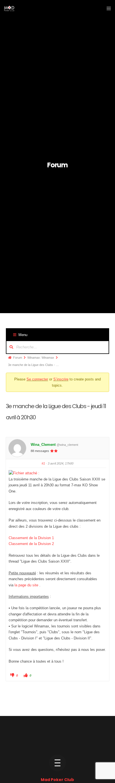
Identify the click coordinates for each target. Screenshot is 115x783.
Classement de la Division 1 (31, 538)
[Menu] (107, 8)
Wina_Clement (43, 444)
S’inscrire (60, 379)
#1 (43, 463)
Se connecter (37, 379)
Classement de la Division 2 (31, 544)
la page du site (26, 585)
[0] (24, 473)
